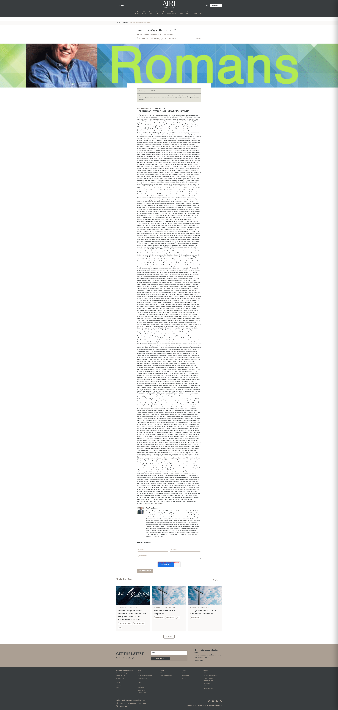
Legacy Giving (141, 690)
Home (118, 23)
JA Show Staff (123, 607)
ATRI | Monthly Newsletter (145, 675)
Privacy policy (201, 705)
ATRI (139, 685)
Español (184, 678)
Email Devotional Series (166, 675)
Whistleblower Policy (209, 688)
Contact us (191, 705)
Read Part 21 (159, 503)
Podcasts (118, 685)
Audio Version (141, 108)
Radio (117, 687)
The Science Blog (142, 678)
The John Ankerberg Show (123, 673)
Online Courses (164, 673)
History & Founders (208, 678)
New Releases (185, 673)
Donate (215, 5)
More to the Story (120, 675)
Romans (156, 38)
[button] (207, 5)
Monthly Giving (142, 692)
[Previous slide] (213, 580)
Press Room (207, 685)
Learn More (200, 661)
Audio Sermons (139, 623)
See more (169, 636)
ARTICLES (125, 23)
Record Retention (208, 691)
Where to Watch (120, 678)
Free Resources (185, 675)
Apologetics (170, 617)
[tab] (124, 580)
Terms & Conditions (215, 705)
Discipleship (159, 617)
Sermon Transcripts (168, 38)
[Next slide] (220, 580)
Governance (207, 683)
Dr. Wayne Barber (143, 34)
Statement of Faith (208, 680)
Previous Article (151, 108)
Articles (140, 673)
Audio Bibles (141, 687)
